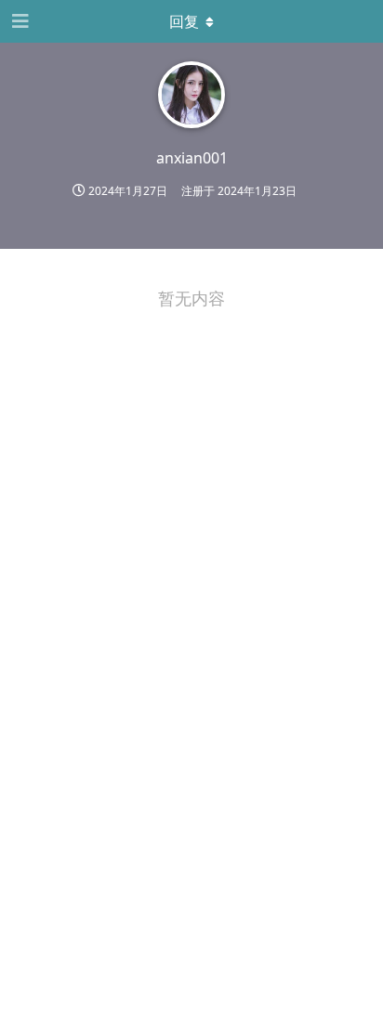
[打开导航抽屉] (18, 21)
